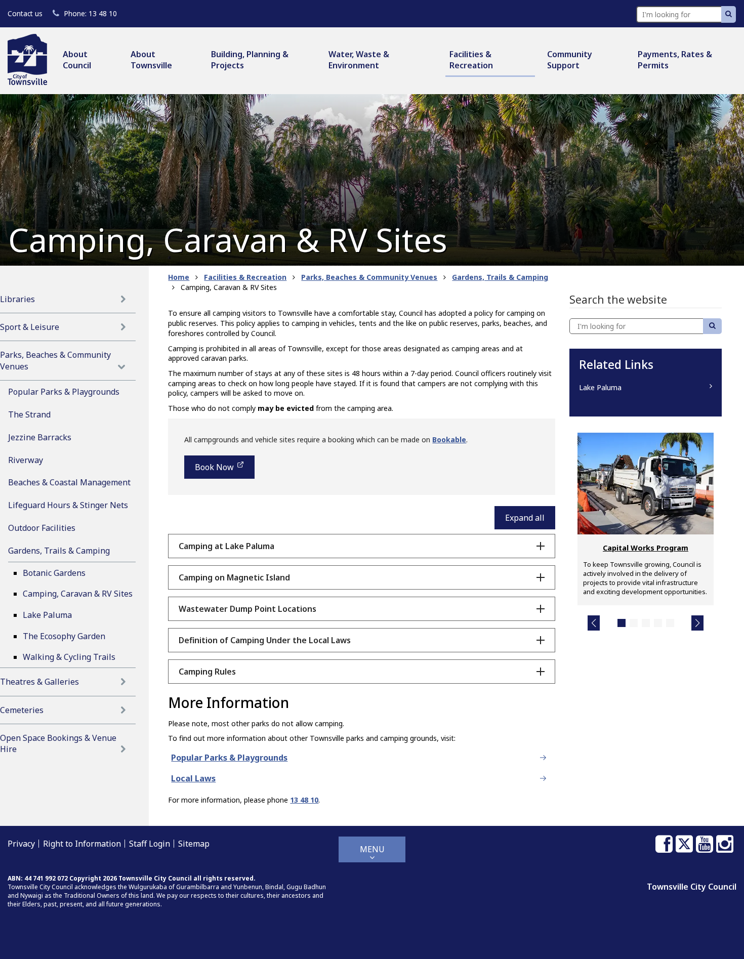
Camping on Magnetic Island (234, 577)
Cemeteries (22, 710)
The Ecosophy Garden (64, 636)
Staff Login (149, 843)
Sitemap (194, 843)
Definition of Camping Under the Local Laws (265, 640)
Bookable (449, 439)
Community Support (569, 60)
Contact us (25, 13)
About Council (77, 60)
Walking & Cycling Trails (69, 656)
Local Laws (193, 778)
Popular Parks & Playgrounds (63, 391)
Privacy (21, 843)
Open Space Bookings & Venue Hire (58, 743)
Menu (372, 849)
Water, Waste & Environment (358, 60)
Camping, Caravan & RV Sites (78, 593)
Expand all (525, 517)
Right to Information (82, 843)
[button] (594, 623)
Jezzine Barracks (39, 437)
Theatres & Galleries (39, 681)
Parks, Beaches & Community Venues (55, 360)
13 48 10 (90, 13)
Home (178, 277)
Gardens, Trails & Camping (59, 550)
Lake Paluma (47, 614)
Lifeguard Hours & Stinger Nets (68, 505)
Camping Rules (207, 671)
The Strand (29, 414)
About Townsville (151, 60)
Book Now (214, 470)
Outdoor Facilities (41, 527)
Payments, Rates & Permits (675, 60)
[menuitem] (88, 60)
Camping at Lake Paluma (226, 546)
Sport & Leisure (29, 326)
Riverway (25, 460)
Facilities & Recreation (471, 60)
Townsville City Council (691, 886)
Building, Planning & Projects (249, 60)
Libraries (17, 299)
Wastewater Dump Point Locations (247, 608)
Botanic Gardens (54, 572)
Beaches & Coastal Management (69, 482)
